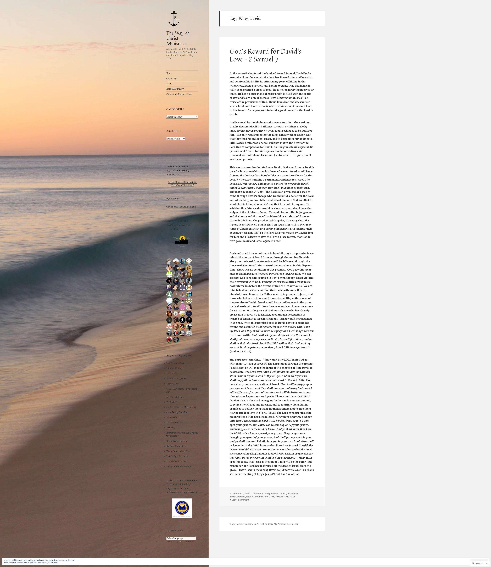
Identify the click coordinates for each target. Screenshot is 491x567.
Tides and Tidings (174, 368)
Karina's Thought (174, 446)
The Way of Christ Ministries (177, 38)
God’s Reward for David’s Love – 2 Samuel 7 (265, 55)
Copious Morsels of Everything (181, 407)
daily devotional (290, 493)
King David (269, 496)
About (169, 83)
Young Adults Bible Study (178, 466)
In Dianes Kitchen (175, 397)
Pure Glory (171, 373)
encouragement (237, 496)
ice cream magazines (176, 378)
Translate (188, 541)
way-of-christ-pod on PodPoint (181, 206)
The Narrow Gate (174, 422)
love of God (289, 496)
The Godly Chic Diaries (177, 456)
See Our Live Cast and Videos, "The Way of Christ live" (182, 184)
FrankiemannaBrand (176, 461)
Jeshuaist (170, 427)
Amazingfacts (173, 417)
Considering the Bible (176, 412)
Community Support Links (179, 94)
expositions (272, 493)
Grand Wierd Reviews (177, 441)
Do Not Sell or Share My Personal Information (276, 524)
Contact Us (171, 78)
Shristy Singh (172, 383)
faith (248, 496)
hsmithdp (258, 493)
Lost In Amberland (175, 363)
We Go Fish (171, 402)
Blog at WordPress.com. (241, 524)
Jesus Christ (257, 496)
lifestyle (279, 496)
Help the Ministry (175, 88)
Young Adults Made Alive (178, 451)
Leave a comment (240, 499)
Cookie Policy (53, 562)
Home (169, 73)
